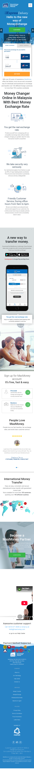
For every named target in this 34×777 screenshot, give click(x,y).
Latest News (17, 719)
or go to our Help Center (17, 633)
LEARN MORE (17, 555)
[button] (26, 57)
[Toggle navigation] (30, 5)
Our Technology (17, 675)
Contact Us (17, 681)
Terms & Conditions (17, 713)
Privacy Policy (17, 710)
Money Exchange (9, 45)
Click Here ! (17, 29)
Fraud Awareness (17, 716)
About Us (17, 672)
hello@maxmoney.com (17, 750)
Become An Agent (17, 700)
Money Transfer (24, 45)
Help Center (17, 678)
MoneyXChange (17, 694)
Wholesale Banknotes (17, 697)
